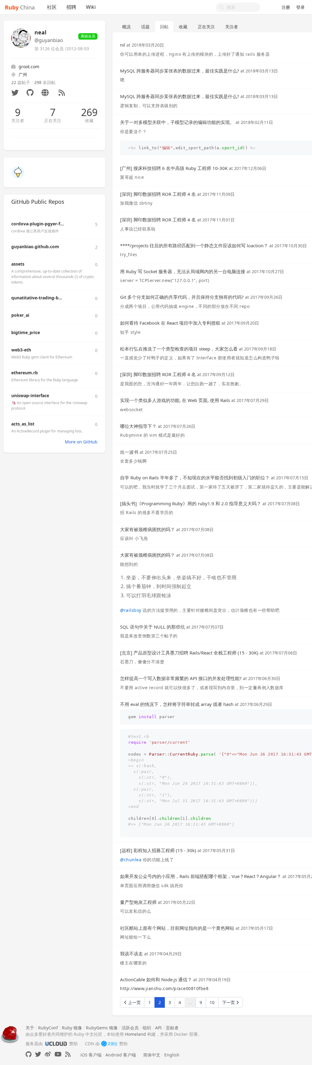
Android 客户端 (120, 1055)
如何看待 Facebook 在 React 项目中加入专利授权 (170, 323)
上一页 (134, 1002)
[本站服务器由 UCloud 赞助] (56, 1043)
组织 (147, 1028)
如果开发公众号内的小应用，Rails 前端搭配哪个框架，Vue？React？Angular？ (200, 876)
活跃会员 (130, 1028)
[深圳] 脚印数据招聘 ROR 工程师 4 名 (158, 194)
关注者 (17, 120)
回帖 (164, 27)
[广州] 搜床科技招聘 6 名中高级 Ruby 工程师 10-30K (174, 168)
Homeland (135, 1034)
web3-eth (21, 350)
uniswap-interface (30, 395)
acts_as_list (22, 424)
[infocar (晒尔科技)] (18, 172)
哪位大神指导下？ (138, 426)
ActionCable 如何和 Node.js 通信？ (156, 979)
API (158, 1028)
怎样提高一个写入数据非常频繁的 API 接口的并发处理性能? (181, 678)
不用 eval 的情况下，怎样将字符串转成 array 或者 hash (176, 704)
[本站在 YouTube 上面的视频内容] (58, 1054)
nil (122, 45)
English (171, 1055)
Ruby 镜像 (72, 1028)
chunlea (130, 859)
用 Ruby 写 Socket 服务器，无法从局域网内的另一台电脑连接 (182, 271)
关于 (30, 1028)
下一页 (229, 1002)
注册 (286, 7)
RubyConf (48, 1028)
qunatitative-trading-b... (36, 298)
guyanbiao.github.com (35, 246)
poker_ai (20, 315)
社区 (52, 7)
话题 (145, 27)
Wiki (91, 7)
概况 (126, 27)
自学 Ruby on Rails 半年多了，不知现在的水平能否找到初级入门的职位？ (195, 477)
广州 (23, 74)
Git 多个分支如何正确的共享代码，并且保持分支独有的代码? (182, 297)
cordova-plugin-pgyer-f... (37, 224)
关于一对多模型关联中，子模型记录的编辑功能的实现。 (177, 122)
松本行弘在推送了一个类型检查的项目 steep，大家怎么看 (179, 349)
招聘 (71, 7)
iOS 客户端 (90, 1055)
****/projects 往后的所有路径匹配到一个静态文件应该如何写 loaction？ (194, 245)
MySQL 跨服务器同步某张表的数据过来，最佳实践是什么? (179, 71)
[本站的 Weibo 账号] (48, 1054)
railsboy (130, 610)
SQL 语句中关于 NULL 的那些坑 (152, 627)
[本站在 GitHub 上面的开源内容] (28, 1054)
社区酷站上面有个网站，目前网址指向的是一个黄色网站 (177, 928)
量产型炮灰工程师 (138, 902)
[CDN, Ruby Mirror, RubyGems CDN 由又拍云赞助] (109, 1043)
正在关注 (52, 120)
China (20, 7)
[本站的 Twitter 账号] (38, 1054)
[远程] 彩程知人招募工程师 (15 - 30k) (158, 850)
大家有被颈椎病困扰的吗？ (147, 529)
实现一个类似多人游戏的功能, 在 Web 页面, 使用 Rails (175, 400)
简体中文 (151, 1055)
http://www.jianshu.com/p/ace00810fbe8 (164, 988)
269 (89, 112)
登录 (300, 7)
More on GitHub (81, 442)
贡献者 (172, 1028)
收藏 (89, 120)
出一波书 (129, 452)
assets (17, 264)
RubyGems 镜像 (102, 1028)
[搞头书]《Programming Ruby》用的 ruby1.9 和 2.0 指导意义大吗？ (190, 503)
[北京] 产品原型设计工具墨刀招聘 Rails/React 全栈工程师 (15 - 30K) (189, 653)
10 (212, 1002)
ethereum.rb (24, 373)
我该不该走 (131, 953)
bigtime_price (25, 332)
